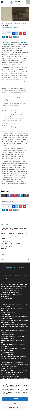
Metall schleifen (4, 302)
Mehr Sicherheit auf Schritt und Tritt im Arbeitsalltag (14, 233)
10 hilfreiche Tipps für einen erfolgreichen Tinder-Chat (14, 304)
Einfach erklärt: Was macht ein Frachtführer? (11, 308)
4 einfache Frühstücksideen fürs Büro (10, 290)
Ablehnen (15, 403)
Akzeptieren (15, 399)
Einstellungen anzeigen (15, 407)
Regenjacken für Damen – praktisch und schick (12, 362)
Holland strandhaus (5, 306)
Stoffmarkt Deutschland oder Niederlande (11, 292)
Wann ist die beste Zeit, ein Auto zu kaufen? (11, 358)
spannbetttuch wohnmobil (7, 201)
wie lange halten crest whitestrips (9, 374)
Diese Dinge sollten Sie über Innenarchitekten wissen (13, 356)
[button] (27, 381)
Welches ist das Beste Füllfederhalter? (10, 376)
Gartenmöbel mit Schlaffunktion (8, 352)
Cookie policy (13, 410)
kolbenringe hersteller (6, 368)
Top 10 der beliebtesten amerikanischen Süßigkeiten (13, 286)
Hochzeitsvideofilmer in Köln (7, 334)
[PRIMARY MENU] (2, 2)
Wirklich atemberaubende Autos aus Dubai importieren (14, 370)
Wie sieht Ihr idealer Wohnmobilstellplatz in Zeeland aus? (14, 276)
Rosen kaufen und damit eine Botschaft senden (12, 372)
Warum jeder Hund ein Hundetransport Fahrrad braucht (14, 284)
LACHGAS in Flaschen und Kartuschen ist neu (12, 288)
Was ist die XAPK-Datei (6, 298)
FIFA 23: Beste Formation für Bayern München (12, 282)
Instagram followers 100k (7, 354)
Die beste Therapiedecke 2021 (8, 312)
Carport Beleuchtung (6, 314)
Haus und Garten (4, 25)
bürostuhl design (5, 310)
